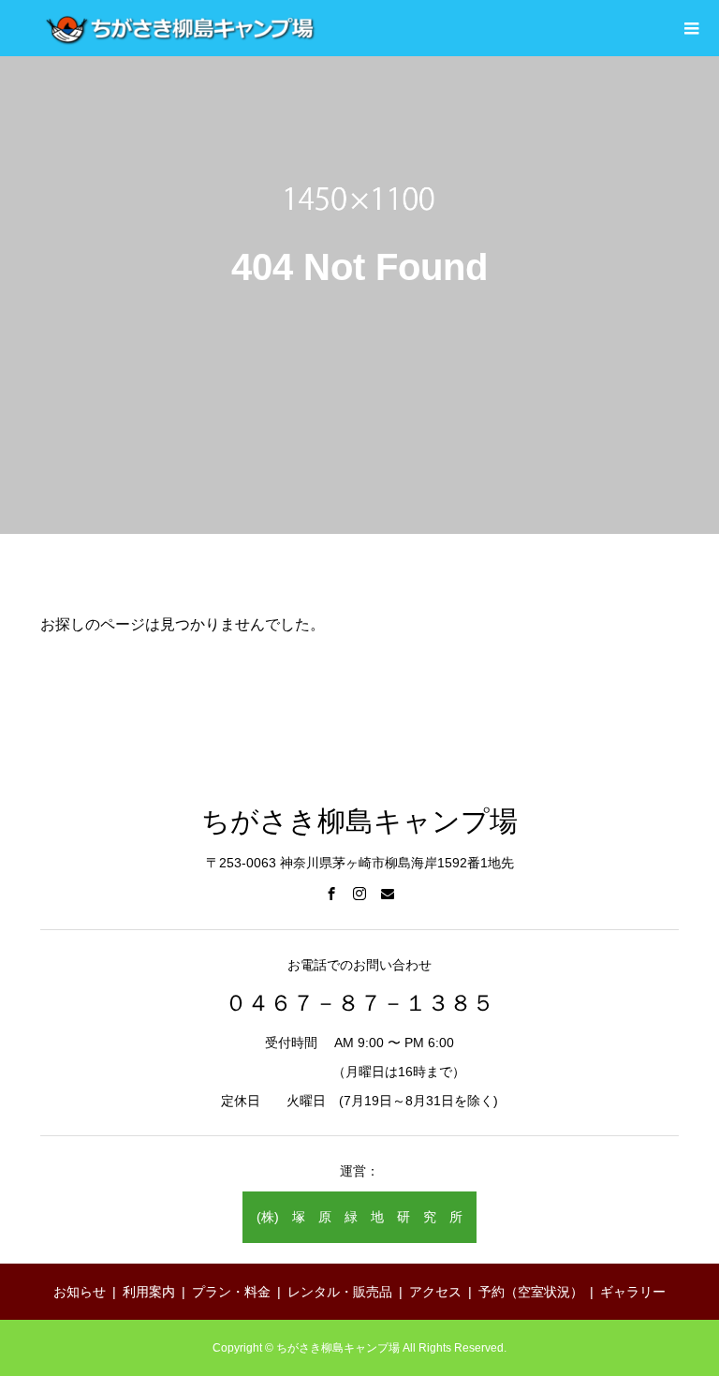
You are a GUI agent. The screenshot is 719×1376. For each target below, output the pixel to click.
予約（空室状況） (530, 1291)
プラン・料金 (231, 1291)
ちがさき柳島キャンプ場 (359, 821)
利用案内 (149, 1291)
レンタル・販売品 (339, 1291)
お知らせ (79, 1291)
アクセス (435, 1291)
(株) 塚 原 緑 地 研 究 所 (359, 1216)
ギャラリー (633, 1291)
